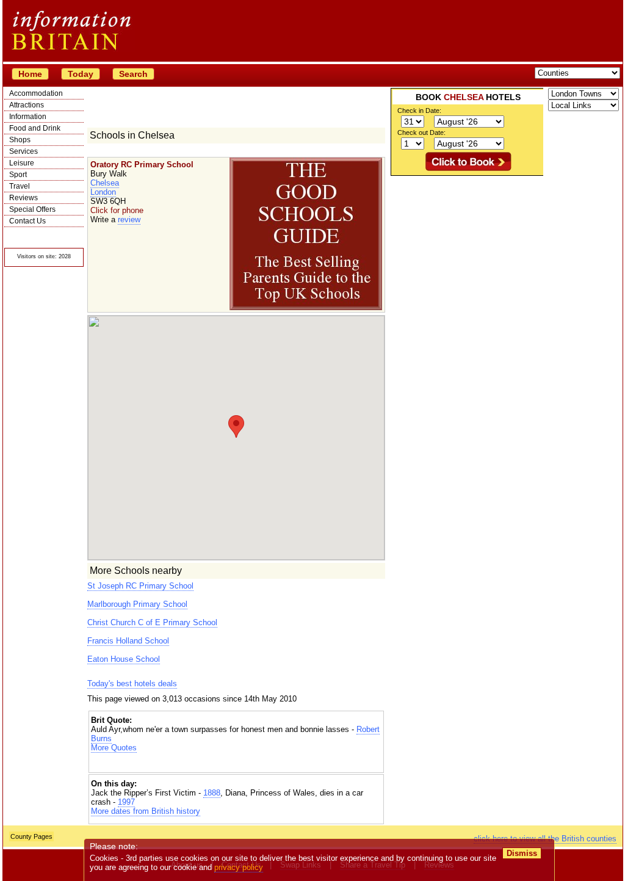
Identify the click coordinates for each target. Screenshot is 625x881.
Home (30, 74)
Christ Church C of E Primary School (152, 622)
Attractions (26, 105)
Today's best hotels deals (132, 683)
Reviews (23, 198)
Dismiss (522, 853)
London (103, 192)
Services (23, 151)
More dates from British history (145, 811)
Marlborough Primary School (137, 604)
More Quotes (114, 747)
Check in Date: (419, 110)
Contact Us (27, 221)
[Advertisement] (236, 762)
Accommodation (36, 93)
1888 (211, 792)
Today (80, 74)
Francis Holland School (128, 640)
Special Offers (32, 209)
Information (27, 116)
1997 (126, 802)
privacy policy (238, 867)
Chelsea (104, 182)
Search (133, 74)
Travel (19, 186)
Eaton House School (123, 659)
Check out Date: (421, 132)
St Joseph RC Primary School (140, 585)
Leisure (21, 163)
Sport (18, 174)
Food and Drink (34, 128)
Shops (20, 140)
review (129, 219)
